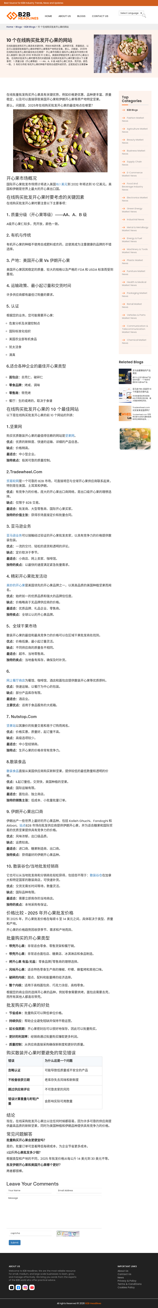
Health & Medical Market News (134, 283)
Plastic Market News (132, 262)
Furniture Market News (133, 272)
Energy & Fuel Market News (132, 240)
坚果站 (11, 726)
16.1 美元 (61, 184)
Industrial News (135, 219)
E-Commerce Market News (132, 174)
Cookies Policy (126, 1287)
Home (48, 16)
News (121, 1277)
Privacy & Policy (127, 1280)
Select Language (130, 13)
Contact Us (100, 16)
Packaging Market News (134, 294)
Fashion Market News (133, 119)
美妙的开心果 (15, 585)
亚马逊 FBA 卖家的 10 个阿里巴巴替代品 (142, 390)
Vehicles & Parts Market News (134, 316)
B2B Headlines (93, 1303)
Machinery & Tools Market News (135, 251)
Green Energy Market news (132, 210)
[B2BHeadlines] (22, 16)
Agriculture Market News (135, 130)
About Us (64, 16)
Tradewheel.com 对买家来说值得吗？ (142, 409)
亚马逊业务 (14, 535)
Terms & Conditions (130, 1284)
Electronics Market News (135, 199)
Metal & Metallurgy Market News (135, 229)
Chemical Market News (134, 341)
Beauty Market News (133, 141)
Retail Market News (132, 305)
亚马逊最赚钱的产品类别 (142, 372)
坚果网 (69, 436)
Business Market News (133, 152)
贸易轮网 (12, 481)
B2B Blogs (29, 26)
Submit (15, 1242)
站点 (22, 825)
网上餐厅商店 (15, 680)
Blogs (81, 16)
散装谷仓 (96, 875)
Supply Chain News (132, 163)
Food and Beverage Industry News (132, 186)
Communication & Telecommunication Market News (135, 329)
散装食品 (12, 771)
